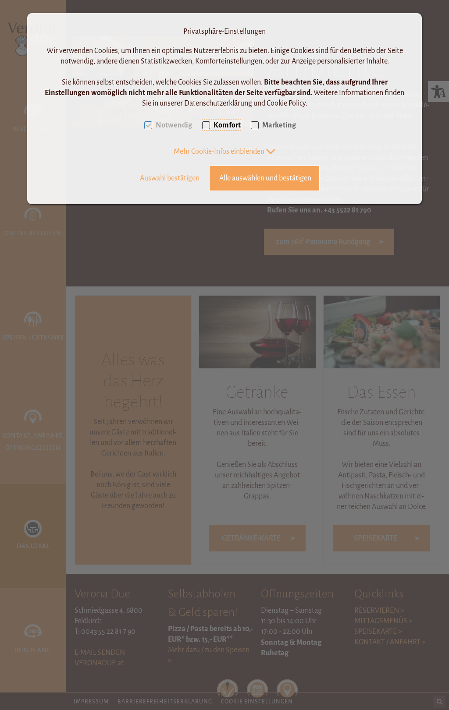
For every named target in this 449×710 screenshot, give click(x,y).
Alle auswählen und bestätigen (265, 178)
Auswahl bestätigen (170, 178)
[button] (225, 151)
